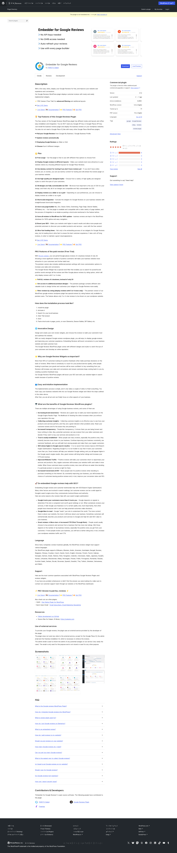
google (129, 121)
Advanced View (115, 134)
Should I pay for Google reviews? (46, 770)
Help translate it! (102, 14)
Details (39, 76)
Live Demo (41, 110)
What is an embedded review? (45, 729)
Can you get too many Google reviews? (48, 752)
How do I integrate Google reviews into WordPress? (53, 712)
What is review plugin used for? (45, 718)
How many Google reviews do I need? (48, 747)
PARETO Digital (53, 68)
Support (139, 76)
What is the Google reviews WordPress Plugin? (51, 706)
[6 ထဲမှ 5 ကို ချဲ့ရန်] (102, 657)
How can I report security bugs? (46, 781)
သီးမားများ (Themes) (45, 829)
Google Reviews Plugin (81, 802)
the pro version (44, 256)
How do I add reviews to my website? (48, 735)
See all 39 (139, 117)
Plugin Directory (12, 9)
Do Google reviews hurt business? (46, 776)
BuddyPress (143, 834)
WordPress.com (144, 826)
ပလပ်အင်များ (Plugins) (47, 831)
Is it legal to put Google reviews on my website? (51, 764)
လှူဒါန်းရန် (110, 831)
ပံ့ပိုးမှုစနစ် (77, 829)
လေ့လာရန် (75, 826)
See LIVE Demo (42, 105)
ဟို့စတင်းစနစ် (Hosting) (14, 831)
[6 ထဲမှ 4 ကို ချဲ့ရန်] (78, 678)
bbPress (142, 831)
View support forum (116, 185)
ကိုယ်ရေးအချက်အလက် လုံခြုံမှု (15, 834)
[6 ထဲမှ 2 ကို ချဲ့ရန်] (55, 678)
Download (125, 66)
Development (60, 76)
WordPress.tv (78, 834)
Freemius (42, 806)
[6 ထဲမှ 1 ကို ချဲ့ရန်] (55, 657)
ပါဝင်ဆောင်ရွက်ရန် (111, 826)
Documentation (53, 110)
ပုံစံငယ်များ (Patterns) (46, 834)
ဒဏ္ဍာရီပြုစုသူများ (78, 831)
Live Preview (137, 66)
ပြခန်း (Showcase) (46, 826)
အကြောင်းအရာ (10, 826)
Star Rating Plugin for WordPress (53, 602)
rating (133, 125)
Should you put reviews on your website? (49, 741)
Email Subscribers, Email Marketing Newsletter (65, 605)
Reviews (49, 76)
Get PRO (79, 110)
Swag (108, 834)
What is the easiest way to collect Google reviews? (52, 758)
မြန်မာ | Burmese (30, 843)
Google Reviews (136, 121)
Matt (141, 829)
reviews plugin (137, 128)
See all (140, 169)
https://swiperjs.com (67, 619)
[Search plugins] (27, 21)
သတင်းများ (10, 829)
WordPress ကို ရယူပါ (166, 3)
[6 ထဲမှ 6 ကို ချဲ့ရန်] (102, 672)
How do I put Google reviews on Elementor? (50, 723)
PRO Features (67, 110)
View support (135, 88)
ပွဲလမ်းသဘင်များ (110, 829)
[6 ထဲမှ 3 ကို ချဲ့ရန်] (78, 657)
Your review (114, 169)
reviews (139, 125)
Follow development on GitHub (48, 616)
